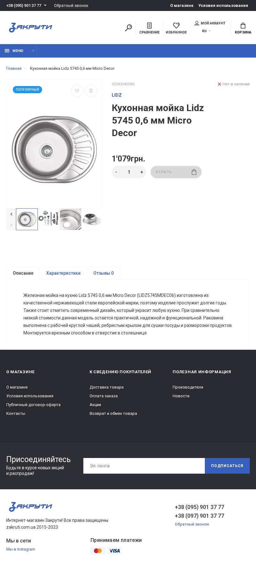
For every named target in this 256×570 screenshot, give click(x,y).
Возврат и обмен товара (113, 413)
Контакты (15, 413)
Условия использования (223, 5)
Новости (181, 396)
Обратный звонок (71, 5)
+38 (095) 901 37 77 (23, 5)
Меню (17, 51)
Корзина (243, 32)
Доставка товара (107, 387)
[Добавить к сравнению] (91, 90)
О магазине (182, 5)
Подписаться (227, 466)
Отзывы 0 (103, 273)
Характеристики (63, 273)
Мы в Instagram (20, 549)
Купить (163, 172)
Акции (95, 404)
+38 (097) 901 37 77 (199, 515)
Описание (23, 273)
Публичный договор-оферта (33, 404)
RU (204, 31)
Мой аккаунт (213, 23)
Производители (188, 387)
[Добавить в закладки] (77, 90)
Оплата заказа (104, 396)
